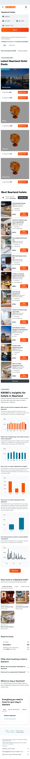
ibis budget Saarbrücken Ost (19, 239)
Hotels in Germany (10, 732)
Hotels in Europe (19, 730)
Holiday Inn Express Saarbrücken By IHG (18, 275)
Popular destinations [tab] (14, 709)
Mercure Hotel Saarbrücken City (17, 364)
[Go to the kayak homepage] (10, 7)
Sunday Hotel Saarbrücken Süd (17, 346)
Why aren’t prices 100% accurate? (11, 754)
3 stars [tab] (16, 586)
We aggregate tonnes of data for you (12, 751)
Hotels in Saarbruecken (10, 719)
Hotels (12, 730)
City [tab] (4, 709)
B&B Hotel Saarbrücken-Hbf (19, 257)
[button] (2, 7)
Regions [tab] (24, 709)
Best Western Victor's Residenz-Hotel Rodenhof (20, 328)
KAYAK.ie (7, 730)
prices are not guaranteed (8, 744)
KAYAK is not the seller (8, 748)
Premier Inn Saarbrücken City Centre (19, 310)
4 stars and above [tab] (7, 586)
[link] (15, 571)
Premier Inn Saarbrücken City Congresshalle (19, 221)
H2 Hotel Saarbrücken (18, 203)
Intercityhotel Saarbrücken (16, 293)
